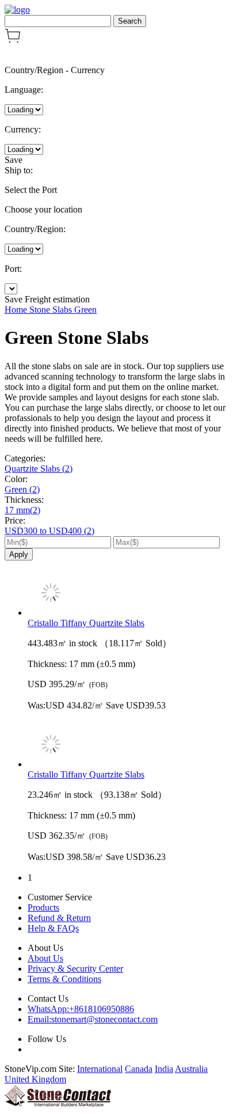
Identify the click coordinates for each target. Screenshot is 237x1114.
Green (85, 310)
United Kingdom (35, 1079)
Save (13, 160)
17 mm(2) (22, 510)
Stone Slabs (51, 310)
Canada (138, 1069)
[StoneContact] (58, 1104)
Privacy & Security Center (75, 968)
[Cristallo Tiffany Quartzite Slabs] (130, 594)
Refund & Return (59, 918)
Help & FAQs (53, 928)
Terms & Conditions (64, 979)
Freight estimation (57, 299)
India (164, 1069)
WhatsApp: (81, 1009)
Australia (191, 1069)
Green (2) (22, 489)
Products (43, 907)
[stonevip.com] (17, 9)
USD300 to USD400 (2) (49, 531)
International (100, 1069)
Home (17, 310)
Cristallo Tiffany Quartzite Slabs (86, 623)
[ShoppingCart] (13, 40)
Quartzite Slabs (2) (38, 468)
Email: (93, 1019)
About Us (45, 958)
